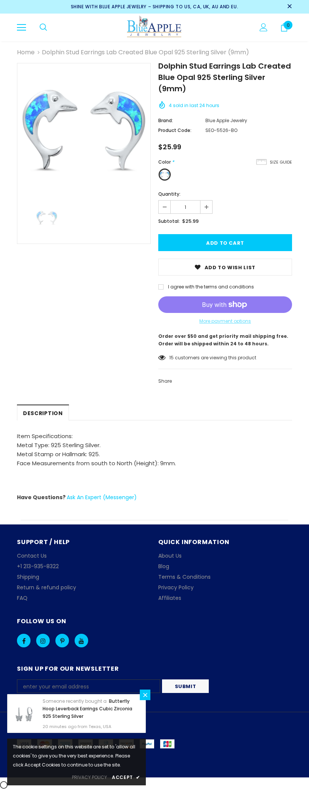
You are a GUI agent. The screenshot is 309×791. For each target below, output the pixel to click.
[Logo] (154, 27)
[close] (289, 7)
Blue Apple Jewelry (226, 120)
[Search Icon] (43, 27)
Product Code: (174, 130)
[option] (84, 130)
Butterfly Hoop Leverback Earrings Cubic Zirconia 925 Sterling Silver (87, 708)
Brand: (165, 120)
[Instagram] (43, 640)
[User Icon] (264, 27)
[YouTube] (81, 640)
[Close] (145, 695)
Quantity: (169, 194)
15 (171, 357)
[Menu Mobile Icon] (21, 27)
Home (26, 52)
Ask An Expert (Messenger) (102, 497)
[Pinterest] (62, 640)
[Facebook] (24, 640)
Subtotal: (169, 221)
